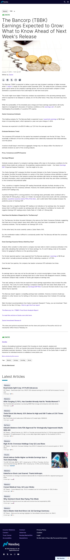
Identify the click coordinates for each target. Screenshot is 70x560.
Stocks (29, 360)
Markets (5, 11)
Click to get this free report (30, 305)
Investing (22, 360)
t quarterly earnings (50, 119)
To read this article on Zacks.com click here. (17, 315)
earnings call (49, 107)
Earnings (16, 360)
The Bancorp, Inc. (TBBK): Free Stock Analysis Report (20, 310)
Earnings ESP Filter (34, 287)
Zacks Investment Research (11, 320)
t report (9, 86)
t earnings (53, 256)
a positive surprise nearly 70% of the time (22, 199)
